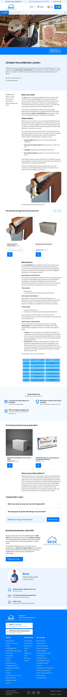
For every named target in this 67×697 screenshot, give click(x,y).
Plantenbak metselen (42, 663)
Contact (8, 658)
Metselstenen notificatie (13, 668)
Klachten (8, 670)
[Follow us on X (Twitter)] (38, 692)
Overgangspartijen (11, 648)
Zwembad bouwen (41, 658)
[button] (33, 504)
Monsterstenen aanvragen (13, 651)
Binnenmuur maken (42, 646)
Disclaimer (59, 694)
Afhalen (8, 646)
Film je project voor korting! (13, 675)
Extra (25, 655)
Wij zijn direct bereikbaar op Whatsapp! (23, 603)
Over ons (8, 660)
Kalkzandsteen (28, 643)
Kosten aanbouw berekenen (44, 673)
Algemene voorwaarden (56, 691)
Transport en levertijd (12, 643)
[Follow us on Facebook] (28, 692)
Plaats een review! (11, 678)
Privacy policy (53, 694)
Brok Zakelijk (9, 655)
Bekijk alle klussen (41, 678)
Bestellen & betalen (11, 680)
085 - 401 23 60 (17, 591)
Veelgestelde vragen (11, 665)
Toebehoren (27, 653)
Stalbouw (39, 665)
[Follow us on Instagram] (33, 692)
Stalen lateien (9, 99)
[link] (19, 228)
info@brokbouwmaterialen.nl (21, 597)
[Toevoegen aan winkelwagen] (10, 254)
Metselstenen (28, 646)
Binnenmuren (28, 291)
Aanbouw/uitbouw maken (43, 653)
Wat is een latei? (10, 97)
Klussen (26, 660)
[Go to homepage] (11, 7)
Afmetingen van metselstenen (45, 668)
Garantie (8, 673)
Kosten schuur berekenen (43, 670)
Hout (25, 651)
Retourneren (9, 653)
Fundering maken (41, 651)
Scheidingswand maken (43, 660)
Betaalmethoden (10, 663)
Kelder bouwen (40, 655)
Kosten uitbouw (40, 675)
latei (25, 97)
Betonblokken (28, 641)
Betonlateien (9, 101)
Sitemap (8, 683)
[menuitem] (13, 641)
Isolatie (26, 648)
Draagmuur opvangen (42, 648)
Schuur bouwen (40, 641)
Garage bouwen (41, 643)
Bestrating (27, 658)
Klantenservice (10, 641)
